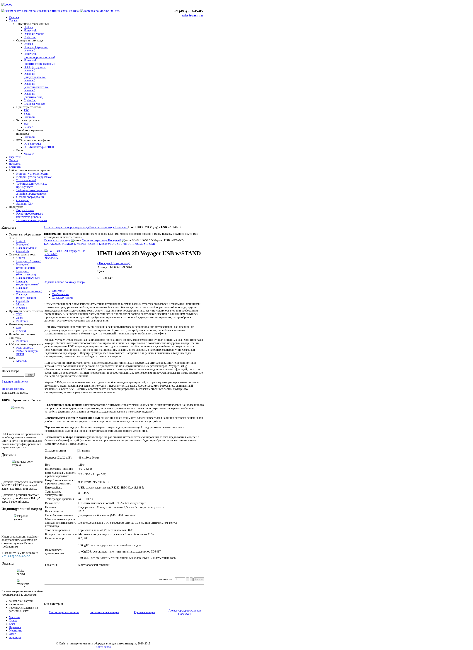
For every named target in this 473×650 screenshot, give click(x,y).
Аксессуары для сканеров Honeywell (185, 612)
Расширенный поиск (15, 381)
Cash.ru (48, 227)
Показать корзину (13, 388)
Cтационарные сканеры (64, 612)
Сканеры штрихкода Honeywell (108, 227)
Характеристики (62, 297)
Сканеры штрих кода (75, 227)
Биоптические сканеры (104, 612)
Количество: (167, 579)
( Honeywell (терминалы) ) (113, 263)
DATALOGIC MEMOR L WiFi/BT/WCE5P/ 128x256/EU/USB (82, 243)
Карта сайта (103, 646)
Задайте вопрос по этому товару (65, 282)
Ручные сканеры (144, 612)
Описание (58, 290)
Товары (57, 227)
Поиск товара (10, 371)
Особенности (60, 294)
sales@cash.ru (192, 15)
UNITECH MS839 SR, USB (137, 243)
